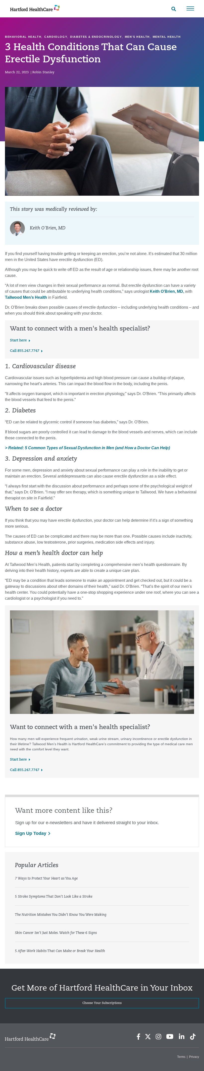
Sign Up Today (30, 833)
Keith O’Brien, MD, (167, 291)
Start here (18, 340)
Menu (190, 8)
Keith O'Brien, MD (47, 228)
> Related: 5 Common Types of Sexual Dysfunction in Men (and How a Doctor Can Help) (87, 448)
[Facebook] (138, 1037)
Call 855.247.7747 (24, 351)
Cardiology (55, 36)
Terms (181, 1057)
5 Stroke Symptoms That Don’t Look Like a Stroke (53, 897)
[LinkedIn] (181, 1037)
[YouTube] (169, 1036)
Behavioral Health (23, 36)
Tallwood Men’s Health (26, 297)
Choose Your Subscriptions (102, 1003)
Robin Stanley (43, 72)
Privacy (194, 1057)
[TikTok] (193, 1037)
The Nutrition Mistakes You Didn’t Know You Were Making (60, 915)
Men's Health (137, 36)
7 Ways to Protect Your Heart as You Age (46, 879)
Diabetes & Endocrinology (96, 36)
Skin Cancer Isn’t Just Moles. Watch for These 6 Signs (56, 933)
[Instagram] (158, 1037)
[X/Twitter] (148, 1037)
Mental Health (167, 36)
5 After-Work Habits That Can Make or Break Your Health (60, 951)
